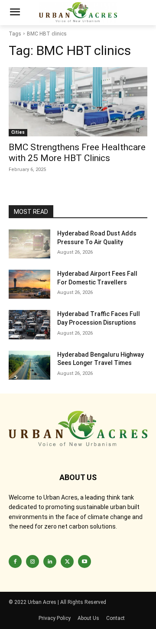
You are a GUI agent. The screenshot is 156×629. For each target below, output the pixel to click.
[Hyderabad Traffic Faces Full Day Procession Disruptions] (29, 324)
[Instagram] (32, 561)
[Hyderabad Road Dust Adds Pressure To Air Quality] (29, 243)
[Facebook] (15, 561)
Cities (18, 132)
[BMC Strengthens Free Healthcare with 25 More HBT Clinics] (78, 101)
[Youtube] (84, 561)
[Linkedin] (49, 561)
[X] (67, 561)
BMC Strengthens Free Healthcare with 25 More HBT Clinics (77, 152)
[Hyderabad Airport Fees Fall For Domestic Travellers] (29, 284)
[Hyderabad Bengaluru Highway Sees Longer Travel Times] (29, 365)
